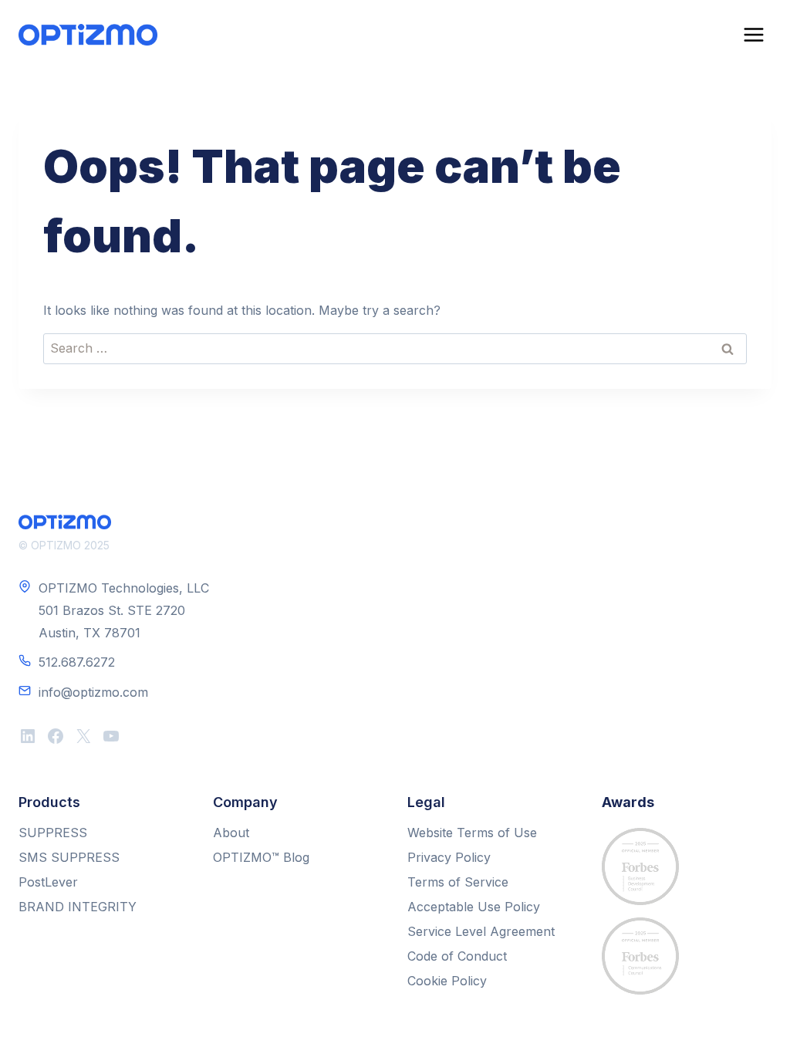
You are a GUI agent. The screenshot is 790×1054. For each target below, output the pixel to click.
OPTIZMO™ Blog (261, 857)
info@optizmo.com (93, 692)
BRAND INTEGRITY (78, 906)
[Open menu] (753, 34)
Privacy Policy (449, 857)
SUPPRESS (53, 832)
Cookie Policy (447, 980)
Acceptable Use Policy (473, 906)
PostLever (48, 882)
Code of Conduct (457, 956)
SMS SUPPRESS (69, 857)
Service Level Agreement (481, 931)
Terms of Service (457, 882)
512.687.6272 (77, 662)
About (231, 832)
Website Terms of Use (472, 832)
